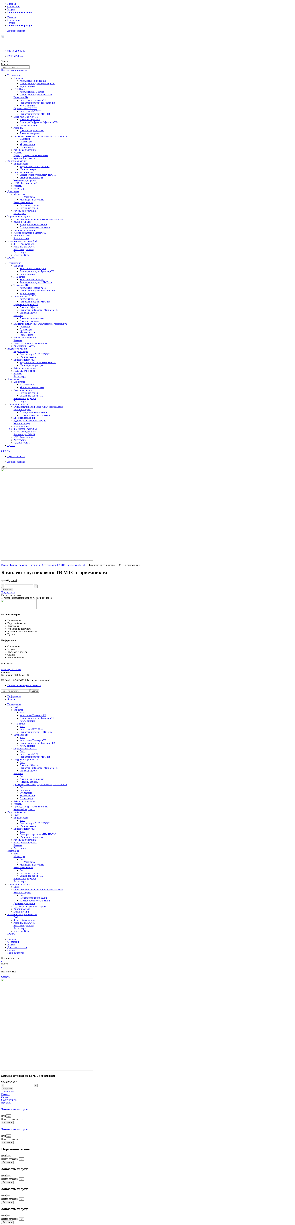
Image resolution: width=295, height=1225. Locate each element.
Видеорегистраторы (24, 172)
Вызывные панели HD (31, 208)
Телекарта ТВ (21, 97)
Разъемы (18, 152)
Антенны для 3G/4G (24, 246)
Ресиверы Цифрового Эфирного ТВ (39, 122)
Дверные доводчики (24, 230)
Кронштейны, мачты (24, 158)
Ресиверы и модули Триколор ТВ (37, 83)
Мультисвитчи (27, 144)
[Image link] (19, 608)
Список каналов (28, 125)
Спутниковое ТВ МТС (25, 108)
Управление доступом (19, 216)
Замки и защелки (22, 221)
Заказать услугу (14, 1109)
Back (16, 707)
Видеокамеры (21, 163)
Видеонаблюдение (17, 161)
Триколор (19, 78)
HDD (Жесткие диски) (25, 183)
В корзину (7, 589)
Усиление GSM (22, 255)
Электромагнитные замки (33, 224)
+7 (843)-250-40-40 (11, 669)
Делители (25, 138)
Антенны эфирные (29, 133)
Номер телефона (10, 1119)
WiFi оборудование (23, 249)
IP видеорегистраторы (31, 177)
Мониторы (19, 194)
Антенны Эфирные (30, 119)
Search (4, 61)
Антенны (18, 127)
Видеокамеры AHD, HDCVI (34, 166)
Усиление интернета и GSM (22, 241)
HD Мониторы (27, 197)
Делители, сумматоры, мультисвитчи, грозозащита (40, 136)
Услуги (11, 9)
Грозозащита (26, 147)
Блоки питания (21, 238)
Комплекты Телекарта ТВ (33, 100)
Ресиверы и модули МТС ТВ (35, 114)
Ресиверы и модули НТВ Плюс (36, 94)
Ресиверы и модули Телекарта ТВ (37, 103)
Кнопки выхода (22, 235)
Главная (11, 3)
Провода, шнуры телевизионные (31, 155)
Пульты (11, 257)
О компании (13, 6)
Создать (5, 977)
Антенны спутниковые (32, 130)
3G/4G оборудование (24, 244)
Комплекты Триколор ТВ (33, 80)
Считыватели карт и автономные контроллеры (38, 219)
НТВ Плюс (19, 89)
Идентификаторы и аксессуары (30, 233)
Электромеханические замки (35, 227)
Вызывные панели (23, 202)
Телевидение (14, 75)
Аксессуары (20, 188)
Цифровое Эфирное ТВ (26, 116)
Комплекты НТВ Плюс (32, 91)
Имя (3, 1116)
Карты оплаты (27, 86)
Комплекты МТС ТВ (30, 111)
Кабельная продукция (25, 150)
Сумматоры (26, 141)
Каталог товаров (19, 565)
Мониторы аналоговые (32, 199)
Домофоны (13, 191)
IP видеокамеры (28, 169)
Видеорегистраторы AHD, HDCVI (38, 174)
